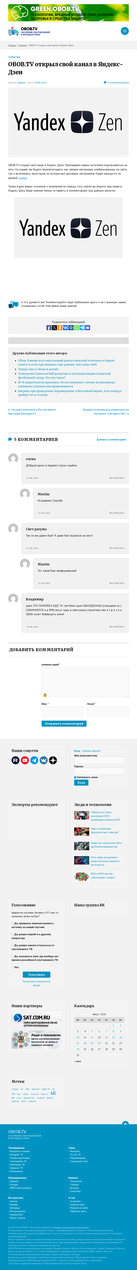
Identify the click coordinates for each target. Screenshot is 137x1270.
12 (92, 1037)
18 (85, 1043)
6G (22, 1089)
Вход (77, 750)
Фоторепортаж (17, 1211)
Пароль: (79, 766)
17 (78, 1043)
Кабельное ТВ (17, 1164)
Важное (73, 1177)
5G (13, 1093)
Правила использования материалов (70, 1227)
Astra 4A (35, 1094)
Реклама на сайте (79, 1207)
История (74, 1187)
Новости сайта (77, 1204)
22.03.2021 (33, 478)
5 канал (15, 1089)
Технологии (76, 1181)
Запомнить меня (87, 777)
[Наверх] (125, 1124)
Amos (23, 1101)
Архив (36, 985)
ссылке (22, 178)
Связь (71, 1147)
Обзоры (14, 1184)
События (14, 56)
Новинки (14, 1181)
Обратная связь (78, 1211)
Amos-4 (44, 1094)
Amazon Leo (29, 1098)
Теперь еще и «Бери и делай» (38, 369)
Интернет (75, 1151)
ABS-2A (50, 1098)
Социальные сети (79, 1161)
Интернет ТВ (16, 1154)
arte (19, 1094)
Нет (16, 967)
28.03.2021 (33, 627)
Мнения (14, 1204)
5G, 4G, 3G (75, 1154)
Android (15, 1101)
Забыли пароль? (91, 750)
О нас (71, 1197)
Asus (19, 1098)
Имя (45, 703)
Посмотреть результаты (36, 981)
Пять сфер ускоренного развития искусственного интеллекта (105, 861)
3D (53, 1089)
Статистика (75, 1191)
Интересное (15, 1197)
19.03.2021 (41, 82)
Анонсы (13, 1201)
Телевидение (16, 1147)
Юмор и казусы (17, 1217)
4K (53, 1093)
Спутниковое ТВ (18, 1161)
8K (13, 1098)
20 (99, 1043)
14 (106, 1037)
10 (78, 1037)
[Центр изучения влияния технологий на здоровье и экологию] (68, 20)
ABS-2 (25, 1094)
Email (91, 703)
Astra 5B (35, 1089)
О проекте (75, 1201)
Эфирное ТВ (16, 1167)
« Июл (77, 1061)
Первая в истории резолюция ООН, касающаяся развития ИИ (105, 815)
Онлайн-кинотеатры (20, 1157)
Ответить (118, 478)
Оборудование (17, 1177)
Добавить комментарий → (113, 439)
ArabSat (40, 1098)
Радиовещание (78, 1157)
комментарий (51, 664)
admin (21, 82)
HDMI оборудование (20, 1187)
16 (120, 1037)
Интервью (15, 1207)
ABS (27, 1089)
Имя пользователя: (86, 755)
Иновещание (16, 1171)
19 (92, 1043)
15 (113, 1037)
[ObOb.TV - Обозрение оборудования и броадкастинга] (29, 31)
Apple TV (46, 1089)
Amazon (32, 1101)
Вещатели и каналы (20, 1151)
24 (78, 1049)
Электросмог (16, 1214)
